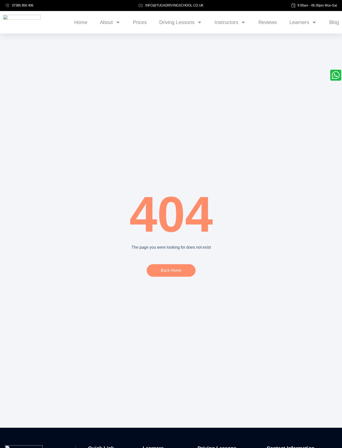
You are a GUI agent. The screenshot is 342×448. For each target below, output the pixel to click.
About (106, 22)
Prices (140, 22)
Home (80, 22)
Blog (334, 22)
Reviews (267, 22)
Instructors (226, 22)
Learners (299, 22)
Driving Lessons (177, 22)
